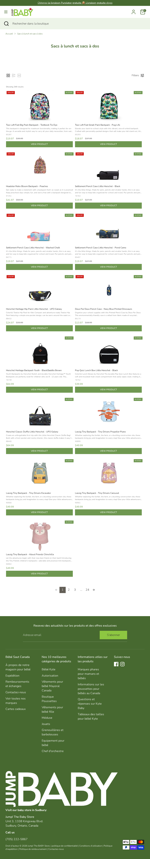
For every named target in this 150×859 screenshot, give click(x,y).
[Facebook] (116, 664)
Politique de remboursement (33, 849)
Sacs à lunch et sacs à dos (30, 33)
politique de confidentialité (65, 845)
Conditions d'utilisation (90, 845)
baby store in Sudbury (32, 810)
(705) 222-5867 (16, 839)
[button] (8, 75)
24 (87, 590)
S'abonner (113, 635)
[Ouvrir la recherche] (6, 23)
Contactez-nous (15, 692)
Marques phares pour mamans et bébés (88, 673)
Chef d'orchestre (53, 751)
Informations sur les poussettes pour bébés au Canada (91, 688)
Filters (135, 75)
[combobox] (78, 23)
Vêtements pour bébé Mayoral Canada (52, 686)
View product (39, 144)
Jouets (46, 724)
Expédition (12, 676)
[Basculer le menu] (6, 12)
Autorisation (50, 676)
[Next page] (94, 590)
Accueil (9, 33)
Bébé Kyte (48, 669)
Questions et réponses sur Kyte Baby (90, 703)
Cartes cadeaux (15, 709)
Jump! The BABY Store (39, 845)
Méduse (47, 718)
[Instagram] (122, 664)
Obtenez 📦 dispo (75, 3)
